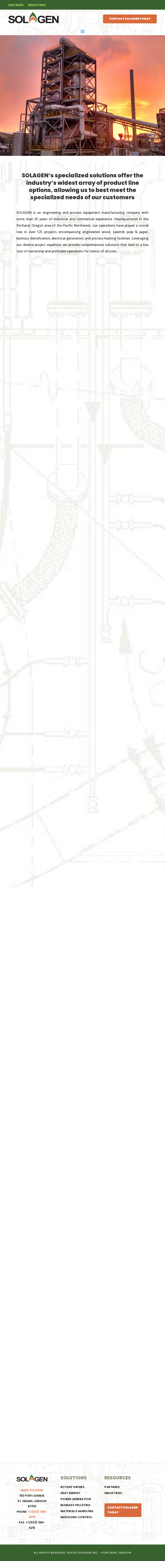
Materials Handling (77, 1511)
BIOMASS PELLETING (76, 1505)
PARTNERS (16, 5)
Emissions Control (77, 1517)
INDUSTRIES (37, 5)
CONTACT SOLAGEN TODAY (130, 19)
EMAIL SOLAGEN (32, 1490)
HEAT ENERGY (70, 1493)
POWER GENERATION (76, 1499)
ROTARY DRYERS (73, 1487)
